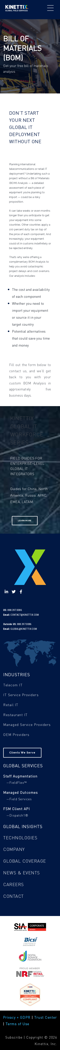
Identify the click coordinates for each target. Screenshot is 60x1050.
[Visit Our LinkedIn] (6, 591)
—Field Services (19, 799)
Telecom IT (13, 685)
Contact (13, 896)
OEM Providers (16, 734)
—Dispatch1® (17, 815)
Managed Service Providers (27, 724)
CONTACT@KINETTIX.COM (25, 614)
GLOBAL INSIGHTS (22, 826)
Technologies (20, 837)
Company (14, 849)
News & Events (21, 872)
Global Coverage (24, 861)
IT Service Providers (21, 695)
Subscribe (14, 1037)
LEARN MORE (25, 521)
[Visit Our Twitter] (14, 591)
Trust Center (45, 1017)
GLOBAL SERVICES (23, 765)
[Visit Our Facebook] (21, 591)
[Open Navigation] (50, 8)
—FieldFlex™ (16, 782)
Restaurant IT (15, 714)
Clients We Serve (22, 752)
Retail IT (10, 704)
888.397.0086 (15, 610)
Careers (13, 884)
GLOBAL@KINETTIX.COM (24, 628)
